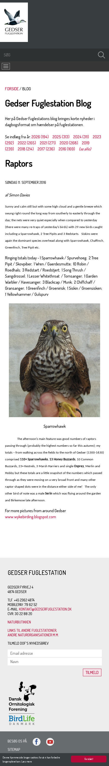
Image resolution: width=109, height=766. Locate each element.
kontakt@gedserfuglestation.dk (45, 609)
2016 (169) (67, 148)
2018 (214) (26, 148)
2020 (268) (69, 142)
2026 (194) (40, 136)
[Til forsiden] (15, 40)
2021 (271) (48, 142)
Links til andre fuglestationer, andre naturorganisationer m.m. (33, 632)
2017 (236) (46, 148)
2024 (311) (81, 136)
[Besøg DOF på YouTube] (48, 741)
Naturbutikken (19, 622)
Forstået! (88, 758)
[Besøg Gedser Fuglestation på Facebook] (34, 741)
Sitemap (14, 749)
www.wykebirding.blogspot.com (30, 516)
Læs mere (26, 761)
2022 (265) (27, 142)
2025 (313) (60, 136)
